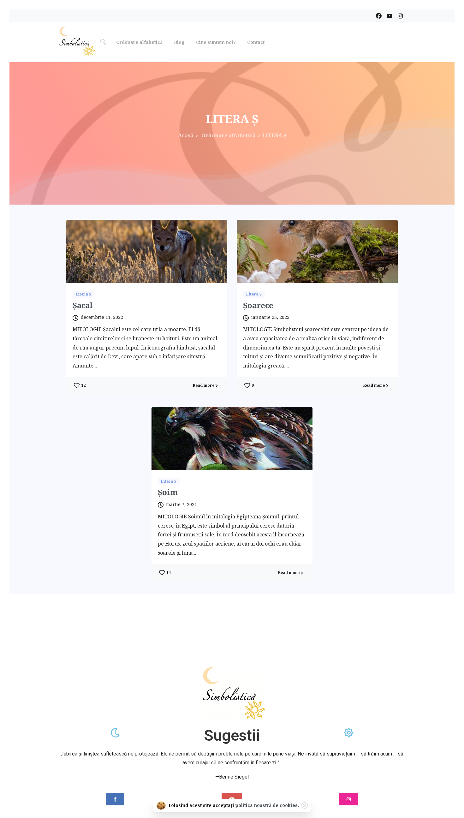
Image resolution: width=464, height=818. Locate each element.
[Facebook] (378, 16)
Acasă (185, 135)
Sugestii (232, 735)
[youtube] (389, 16)
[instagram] (400, 16)
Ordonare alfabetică (228, 135)
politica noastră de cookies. (267, 805)
